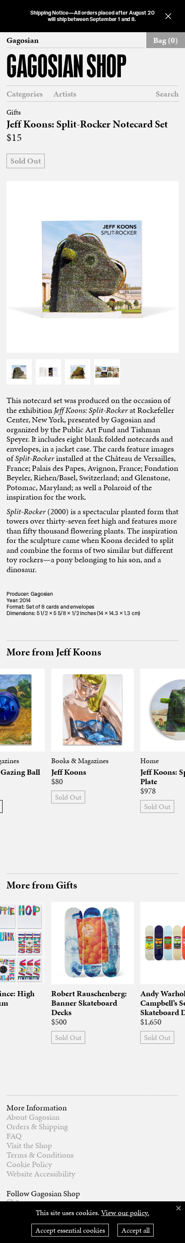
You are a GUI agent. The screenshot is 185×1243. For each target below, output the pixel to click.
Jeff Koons (68, 772)
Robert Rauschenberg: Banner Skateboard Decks (89, 1003)
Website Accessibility (40, 1173)
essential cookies (70, 1230)
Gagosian (22, 40)
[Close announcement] (168, 16)
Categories (24, 94)
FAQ (14, 1136)
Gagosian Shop (66, 68)
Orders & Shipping (37, 1126)
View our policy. (125, 1212)
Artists (64, 94)
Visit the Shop (29, 1145)
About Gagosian (32, 1117)
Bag (165, 40)
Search (167, 94)
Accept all (135, 1230)
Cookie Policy (29, 1164)
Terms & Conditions (40, 1155)
